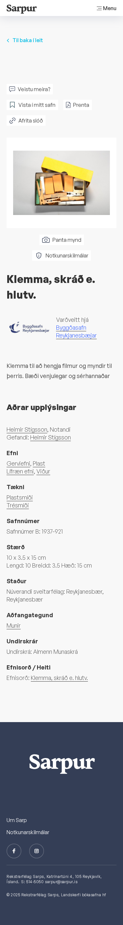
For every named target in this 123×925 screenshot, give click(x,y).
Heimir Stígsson (27, 429)
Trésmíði (18, 505)
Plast (39, 463)
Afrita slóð (30, 120)
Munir (14, 625)
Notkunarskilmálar (67, 255)
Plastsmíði (20, 497)
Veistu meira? (34, 89)
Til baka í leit (27, 40)
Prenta (81, 105)
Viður (43, 471)
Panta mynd (66, 240)
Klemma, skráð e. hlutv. (59, 677)
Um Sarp (17, 820)
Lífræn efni (20, 471)
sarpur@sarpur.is (61, 881)
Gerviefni (18, 463)
